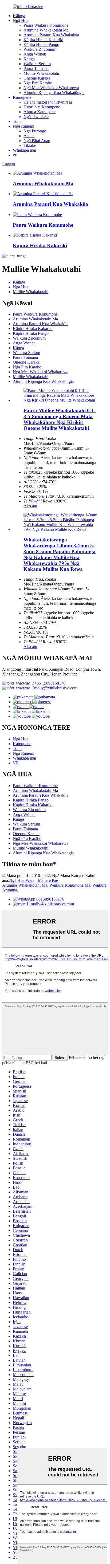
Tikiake (29, 145)
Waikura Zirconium (39, 49)
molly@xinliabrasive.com (55, 688)
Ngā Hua (20, 20)
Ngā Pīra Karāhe (37, 83)
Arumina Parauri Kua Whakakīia (51, 35)
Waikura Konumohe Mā (69, 885)
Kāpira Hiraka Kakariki (43, 39)
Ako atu (30, 506)
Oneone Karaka (36, 78)
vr (14, 155)
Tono (17, 121)
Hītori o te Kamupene (41, 107)
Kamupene (22, 97)
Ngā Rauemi (23, 126)
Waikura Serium (37, 63)
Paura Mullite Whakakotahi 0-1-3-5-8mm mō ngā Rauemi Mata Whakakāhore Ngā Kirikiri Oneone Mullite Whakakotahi (59, 419)
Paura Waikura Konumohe (45, 25)
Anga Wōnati (34, 54)
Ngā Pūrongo (34, 131)
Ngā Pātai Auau (36, 140)
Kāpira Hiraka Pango (41, 44)
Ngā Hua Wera (21, 880)
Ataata (28, 135)
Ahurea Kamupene (39, 111)
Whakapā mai (24, 150)
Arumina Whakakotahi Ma (46, 30)
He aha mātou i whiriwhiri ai (47, 102)
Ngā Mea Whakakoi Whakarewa (51, 87)
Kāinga (19, 15)
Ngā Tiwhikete (36, 116)
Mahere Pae (48, 880)
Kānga (29, 59)
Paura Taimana (36, 68)
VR (16, 763)
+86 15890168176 (49, 683)
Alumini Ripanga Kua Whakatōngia (53, 92)
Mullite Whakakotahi (41, 73)
